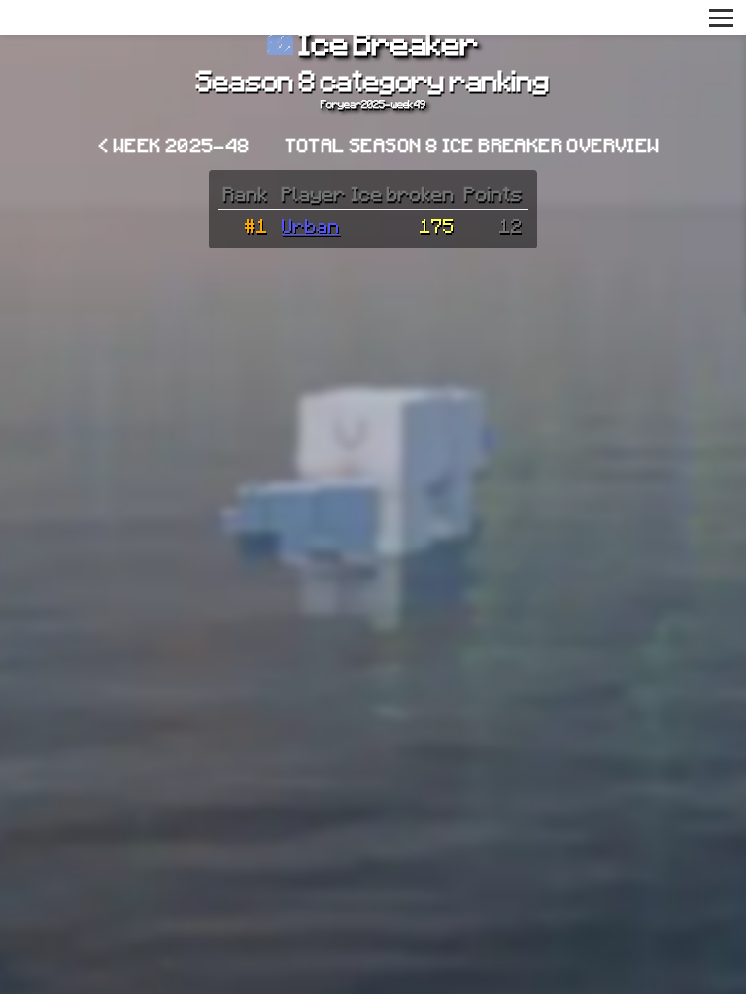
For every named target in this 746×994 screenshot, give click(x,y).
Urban (311, 225)
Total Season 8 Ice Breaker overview (473, 144)
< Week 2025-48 (175, 144)
